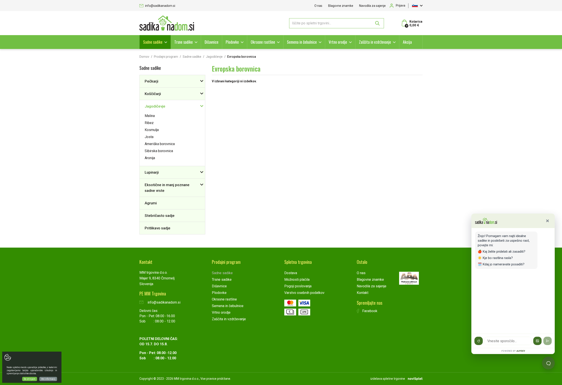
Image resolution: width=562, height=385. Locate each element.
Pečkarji (151, 81)
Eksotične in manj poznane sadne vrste (167, 188)
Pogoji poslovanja (298, 286)
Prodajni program (166, 56)
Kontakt (362, 293)
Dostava (290, 273)
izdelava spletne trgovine (387, 378)
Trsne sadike (183, 42)
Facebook (369, 311)
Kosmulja (152, 130)
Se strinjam (29, 379)
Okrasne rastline (263, 42)
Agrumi (151, 203)
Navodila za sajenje (372, 5)
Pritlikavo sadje (157, 228)
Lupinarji (152, 172)
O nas (318, 5)
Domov (144, 56)
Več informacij (48, 379)
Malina (150, 116)
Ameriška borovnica (160, 144)
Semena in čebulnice (302, 42)
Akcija (407, 42)
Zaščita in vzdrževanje (375, 42)
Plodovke (232, 42)
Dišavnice (211, 42)
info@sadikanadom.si (159, 5)
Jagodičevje (214, 56)
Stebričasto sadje (160, 215)
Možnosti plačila (297, 279)
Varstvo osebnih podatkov (304, 293)
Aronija (150, 158)
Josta (149, 137)
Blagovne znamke (340, 5)
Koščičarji (153, 94)
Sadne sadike (152, 42)
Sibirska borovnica (159, 151)
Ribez (149, 123)
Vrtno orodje (338, 42)
